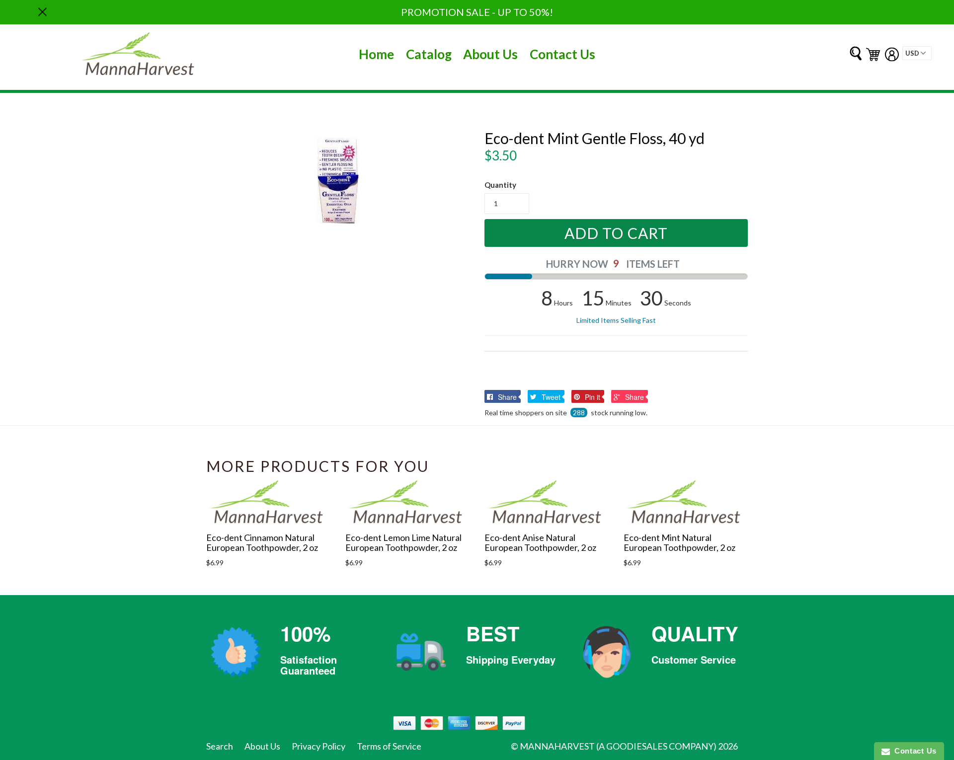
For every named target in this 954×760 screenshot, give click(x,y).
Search (219, 746)
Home (376, 54)
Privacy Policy (318, 746)
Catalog (429, 54)
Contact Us (562, 54)
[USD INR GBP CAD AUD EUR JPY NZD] (917, 53)
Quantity (500, 184)
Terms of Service (389, 746)
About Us (490, 54)
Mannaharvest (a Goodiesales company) (618, 746)
